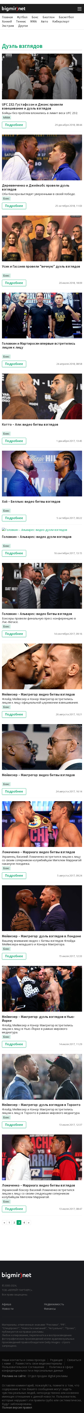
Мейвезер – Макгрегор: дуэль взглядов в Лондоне (41, 936)
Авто (44, 21)
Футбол (22, 17)
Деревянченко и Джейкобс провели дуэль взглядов (35, 187)
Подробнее (14, 125)
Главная (7, 17)
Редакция (56, 1360)
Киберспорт (61, 21)
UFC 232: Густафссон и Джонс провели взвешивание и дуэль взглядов (32, 106)
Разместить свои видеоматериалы (38, 1363)
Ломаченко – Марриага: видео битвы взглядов (38, 852)
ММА (33, 21)
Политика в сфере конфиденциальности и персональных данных (37, 1368)
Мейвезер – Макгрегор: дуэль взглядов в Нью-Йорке (38, 1018)
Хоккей (7, 21)
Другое (23, 26)
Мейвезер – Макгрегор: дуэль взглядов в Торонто (41, 1104)
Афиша (6, 1304)
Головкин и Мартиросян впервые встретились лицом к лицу (38, 345)
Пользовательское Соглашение (23, 1367)
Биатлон (49, 17)
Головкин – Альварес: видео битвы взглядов (37, 613)
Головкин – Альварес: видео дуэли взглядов (36, 536)
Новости (7, 1309)
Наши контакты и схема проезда (23, 1360)
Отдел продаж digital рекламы (48, 1376)
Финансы (50, 1309)
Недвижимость (54, 1304)
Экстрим (8, 26)
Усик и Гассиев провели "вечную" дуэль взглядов (41, 266)
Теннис (21, 21)
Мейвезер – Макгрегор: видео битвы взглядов (38, 694)
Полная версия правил (17, 1407)
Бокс (35, 17)
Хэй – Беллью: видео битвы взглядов (31, 501)
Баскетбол (66, 17)
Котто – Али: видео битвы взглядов (30, 424)
